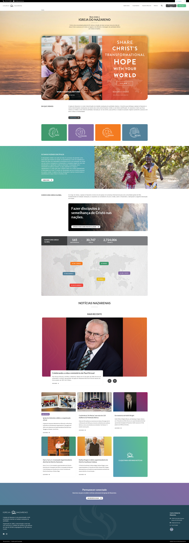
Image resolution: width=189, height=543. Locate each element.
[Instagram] (6, 534)
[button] (115, 381)
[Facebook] (3, 534)
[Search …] (161, 5)
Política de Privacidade (16, 541)
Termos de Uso (6, 541)
